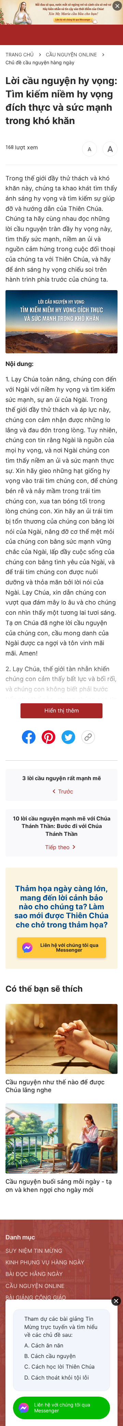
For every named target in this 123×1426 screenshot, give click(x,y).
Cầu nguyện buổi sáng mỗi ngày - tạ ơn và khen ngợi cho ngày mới (58, 1185)
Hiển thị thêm (61, 710)
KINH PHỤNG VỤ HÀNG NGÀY (44, 1262)
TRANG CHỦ (19, 54)
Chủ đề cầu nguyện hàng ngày (39, 62)
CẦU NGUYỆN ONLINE (71, 54)
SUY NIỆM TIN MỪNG (33, 1250)
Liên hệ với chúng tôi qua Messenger (62, 1407)
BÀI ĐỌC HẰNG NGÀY (34, 1274)
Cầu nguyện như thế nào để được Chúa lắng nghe (55, 1086)
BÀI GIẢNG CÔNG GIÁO (35, 1297)
